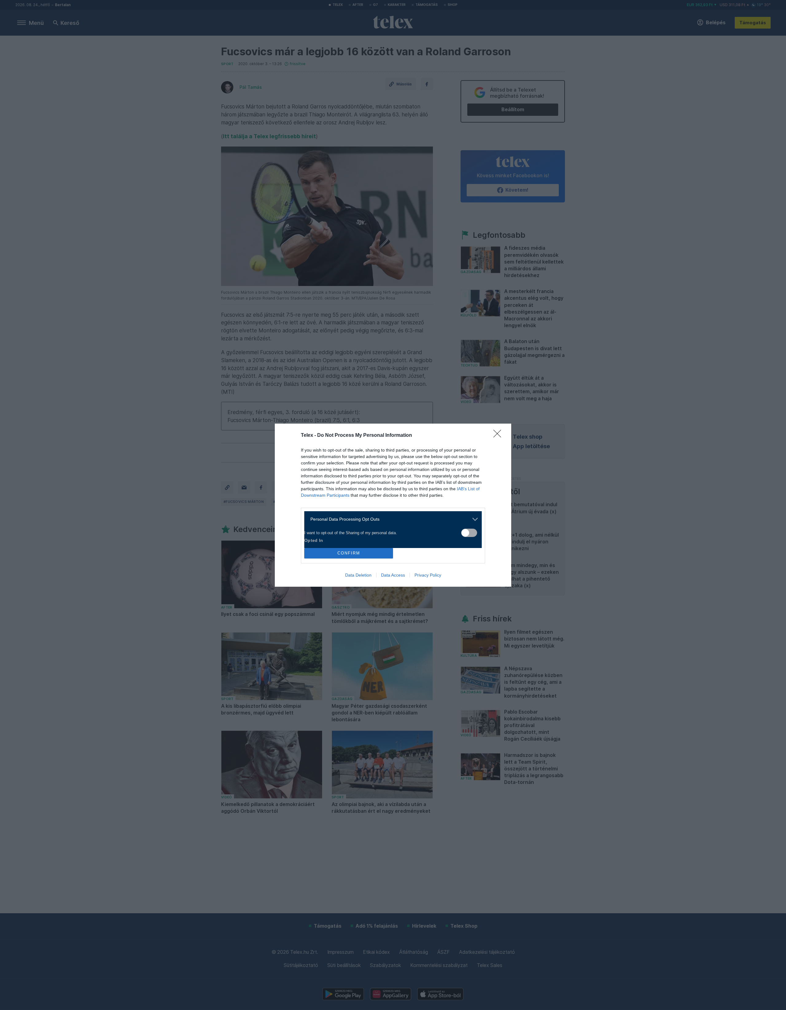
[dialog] (393, 505)
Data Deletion (358, 575)
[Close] (499, 435)
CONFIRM (348, 553)
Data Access (393, 575)
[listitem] (390, 519)
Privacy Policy (427, 575)
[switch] (469, 533)
